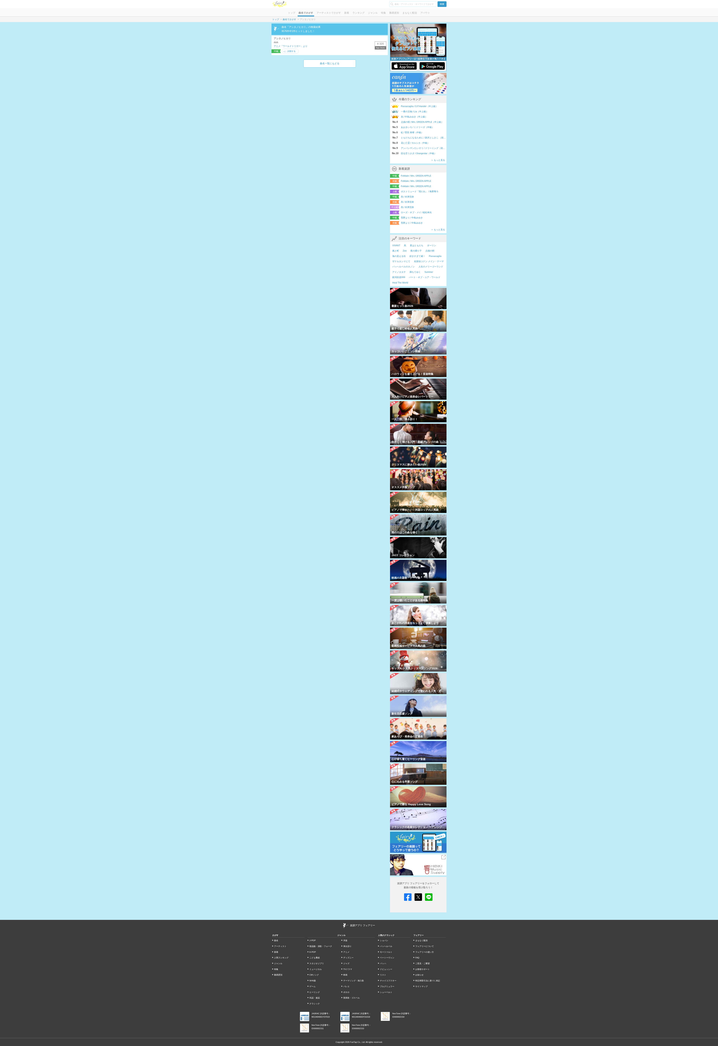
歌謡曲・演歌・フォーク (320, 946)
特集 (383, 12)
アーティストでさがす (329, 12)
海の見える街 (399, 256)
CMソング (314, 975)
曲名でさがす (306, 12)
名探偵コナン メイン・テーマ (429, 261)
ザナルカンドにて (401, 261)
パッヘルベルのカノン (403, 266)
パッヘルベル (386, 946)
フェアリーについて (424, 946)
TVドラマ (347, 969)
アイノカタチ (399, 272)
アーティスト (280, 946)
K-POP (312, 952)
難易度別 (394, 12)
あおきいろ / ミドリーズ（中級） (417, 127)
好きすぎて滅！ (417, 256)
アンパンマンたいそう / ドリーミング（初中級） (424, 148)
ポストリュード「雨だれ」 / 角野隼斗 (419, 191)
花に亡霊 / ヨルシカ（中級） (415, 143)
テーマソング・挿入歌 (353, 980)
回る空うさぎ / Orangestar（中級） (418, 153)
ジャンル (373, 12)
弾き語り (347, 946)
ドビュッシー (386, 969)
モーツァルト (386, 952)
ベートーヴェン (387, 957)
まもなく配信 (409, 12)
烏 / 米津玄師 (407, 196)
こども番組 (314, 957)
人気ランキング (281, 957)
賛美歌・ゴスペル (351, 998)
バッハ (383, 963)
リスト (383, 975)
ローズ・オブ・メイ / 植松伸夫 (416, 212)
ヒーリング (314, 992)
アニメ (346, 952)
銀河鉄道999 (398, 277)
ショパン (384, 940)
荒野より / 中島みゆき (412, 217)
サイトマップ (421, 986)
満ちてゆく (415, 272)
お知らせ (419, 975)
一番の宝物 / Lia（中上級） (414, 111)
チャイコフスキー (388, 980)
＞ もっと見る (438, 160)
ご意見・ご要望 (422, 963)
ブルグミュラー (387, 986)
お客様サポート (422, 969)
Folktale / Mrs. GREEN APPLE (416, 176)
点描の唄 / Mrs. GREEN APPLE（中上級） (422, 122)
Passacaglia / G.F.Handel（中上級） (419, 106)
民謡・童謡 (314, 998)
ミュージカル (315, 969)
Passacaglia (435, 256)
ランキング (358, 12)
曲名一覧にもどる (329, 63)
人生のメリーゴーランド (430, 266)
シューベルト (386, 992)
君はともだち (416, 245)
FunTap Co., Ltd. (357, 1042)
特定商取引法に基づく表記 (427, 980)
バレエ (346, 986)
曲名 (276, 940)
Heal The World (400, 282)
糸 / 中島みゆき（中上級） (414, 116)
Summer (428, 272)
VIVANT (396, 245)
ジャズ (346, 963)
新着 (346, 12)
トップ (291, 12)
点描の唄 (429, 250)
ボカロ (346, 992)
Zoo (405, 250)
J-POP (312, 940)
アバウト (425, 12)
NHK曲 (312, 980)
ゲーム (312, 986)
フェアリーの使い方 (424, 952)
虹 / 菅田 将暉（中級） (412, 132)
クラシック (314, 1003)
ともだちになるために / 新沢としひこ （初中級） (424, 137)
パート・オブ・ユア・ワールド (424, 277)
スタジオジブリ (316, 963)
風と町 (395, 250)
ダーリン (431, 245)
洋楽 (345, 940)
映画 (345, 975)
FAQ (417, 957)
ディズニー (348, 957)
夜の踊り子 (416, 250)
